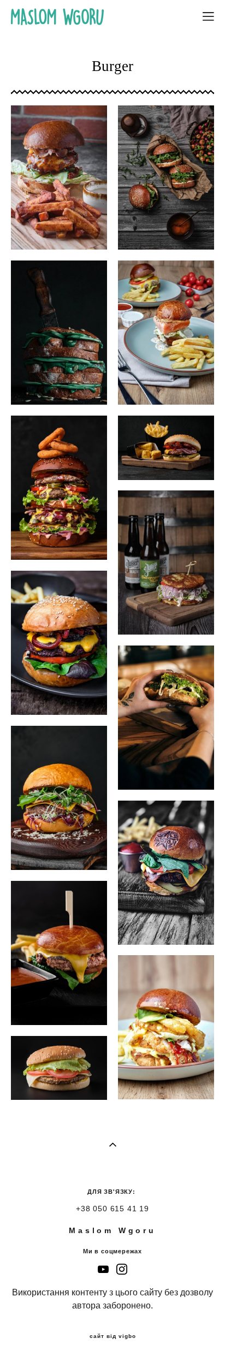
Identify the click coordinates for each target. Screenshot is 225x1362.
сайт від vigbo (113, 1336)
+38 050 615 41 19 (112, 1208)
